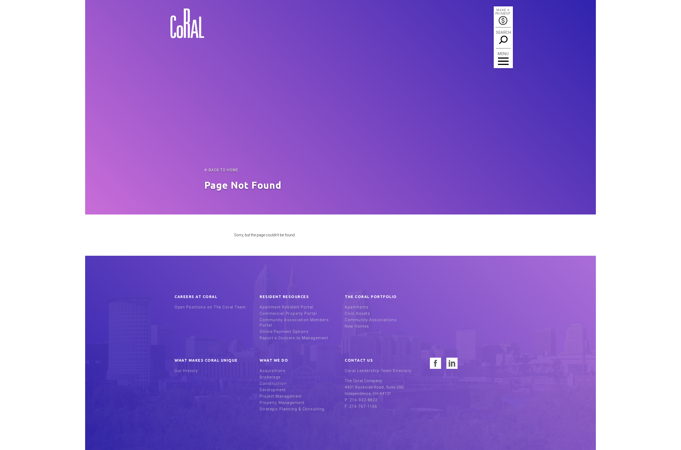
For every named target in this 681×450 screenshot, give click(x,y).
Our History (186, 371)
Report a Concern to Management (294, 338)
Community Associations (371, 320)
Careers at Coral (196, 297)
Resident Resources (284, 297)
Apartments (356, 307)
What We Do (274, 360)
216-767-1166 (363, 406)
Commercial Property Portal (288, 313)
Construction (273, 383)
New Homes (357, 326)
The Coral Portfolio (371, 297)
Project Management (281, 396)
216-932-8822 (364, 400)
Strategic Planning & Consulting (292, 409)
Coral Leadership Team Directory (378, 371)
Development (273, 390)
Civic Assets (357, 313)
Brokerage (270, 377)
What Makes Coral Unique (206, 360)
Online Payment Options (284, 331)
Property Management (282, 403)
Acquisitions (272, 371)
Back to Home (223, 170)
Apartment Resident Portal (286, 307)
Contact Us (359, 360)
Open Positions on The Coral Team (210, 307)
